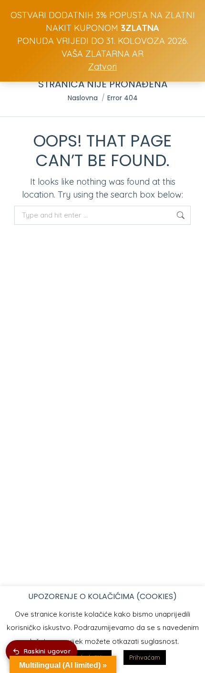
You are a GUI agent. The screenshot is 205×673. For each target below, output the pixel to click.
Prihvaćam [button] (144, 657)
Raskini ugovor (47, 651)
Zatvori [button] (102, 66)
